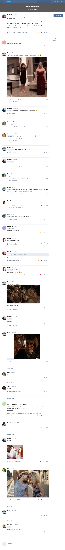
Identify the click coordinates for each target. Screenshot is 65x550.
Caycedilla (11, 161)
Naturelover (11, 216)
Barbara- (12, 254)
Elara (10, 189)
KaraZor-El (11, 136)
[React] (44, 32)
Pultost (10, 110)
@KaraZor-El (10, 269)
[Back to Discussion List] (2, 2)
